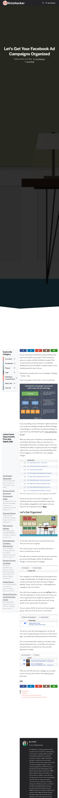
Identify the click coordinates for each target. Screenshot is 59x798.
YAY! (21, 681)
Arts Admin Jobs (8, 440)
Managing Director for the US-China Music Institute (10, 597)
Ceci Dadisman (40, 59)
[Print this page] (38, 350)
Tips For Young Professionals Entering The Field (34, 697)
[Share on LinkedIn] (30, 350)
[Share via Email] (54, 350)
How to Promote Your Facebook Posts (31, 695)
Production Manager (9, 513)
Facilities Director (8, 582)
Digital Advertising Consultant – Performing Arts (9, 543)
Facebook (24, 693)
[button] (43, 3)
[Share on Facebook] (23, 350)
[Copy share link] (46, 350)
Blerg (44, 507)
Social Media (30, 62)
